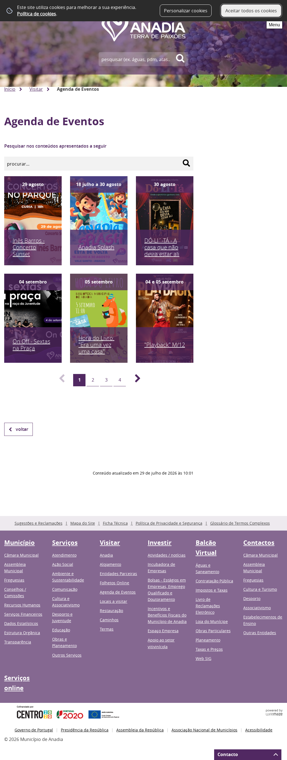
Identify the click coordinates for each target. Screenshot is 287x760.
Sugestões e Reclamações (39, 523)
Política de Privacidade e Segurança (169, 523)
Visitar (36, 89)
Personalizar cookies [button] (185, 11)
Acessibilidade (258, 730)
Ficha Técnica (115, 523)
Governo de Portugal (34, 730)
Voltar (22, 429)
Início (9, 89)
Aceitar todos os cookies (251, 11)
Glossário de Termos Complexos (240, 523)
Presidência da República (84, 730)
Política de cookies (36, 14)
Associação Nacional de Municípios (204, 730)
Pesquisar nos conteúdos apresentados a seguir (55, 146)
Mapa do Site (82, 523)
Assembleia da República (140, 730)
